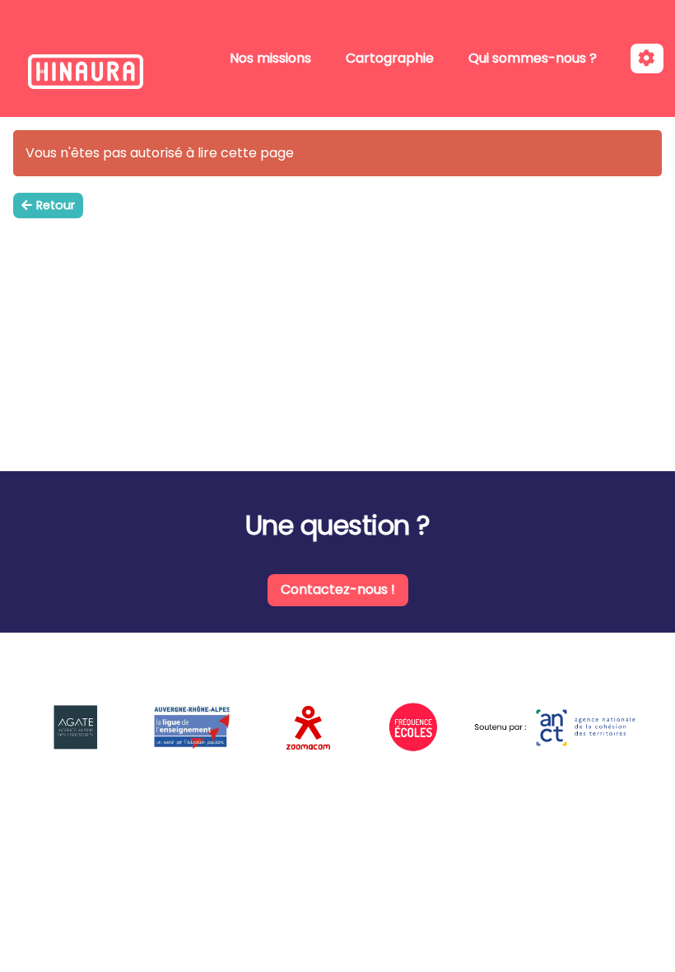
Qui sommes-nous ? (532, 58)
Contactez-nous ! (338, 589)
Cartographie (390, 58)
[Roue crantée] (647, 59)
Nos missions (270, 58)
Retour (55, 205)
